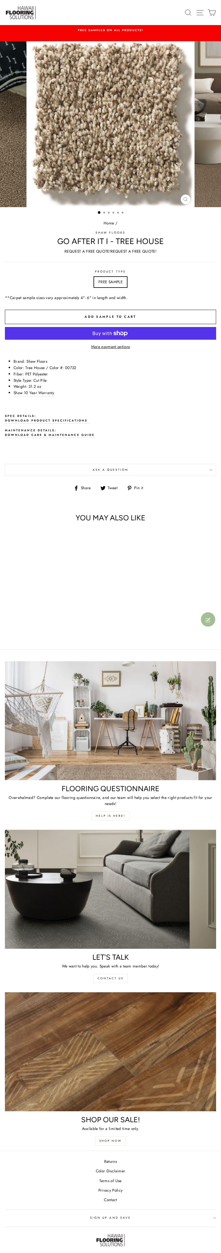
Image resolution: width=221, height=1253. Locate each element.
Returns (110, 1161)
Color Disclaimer (110, 1171)
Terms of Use (110, 1181)
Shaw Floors (110, 232)
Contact (110, 1200)
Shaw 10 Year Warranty (34, 393)
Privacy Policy (110, 1190)
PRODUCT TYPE (110, 271)
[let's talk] (110, 889)
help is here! (110, 816)
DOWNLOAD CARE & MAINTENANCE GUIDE (50, 435)
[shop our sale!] (110, 1051)
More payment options (110, 346)
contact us (110, 978)
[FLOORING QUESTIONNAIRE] (110, 720)
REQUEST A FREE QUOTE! (87, 251)
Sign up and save (110, 1218)
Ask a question (111, 470)
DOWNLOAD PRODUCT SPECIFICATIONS (47, 420)
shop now (110, 1141)
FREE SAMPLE (110, 282)
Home (109, 223)
